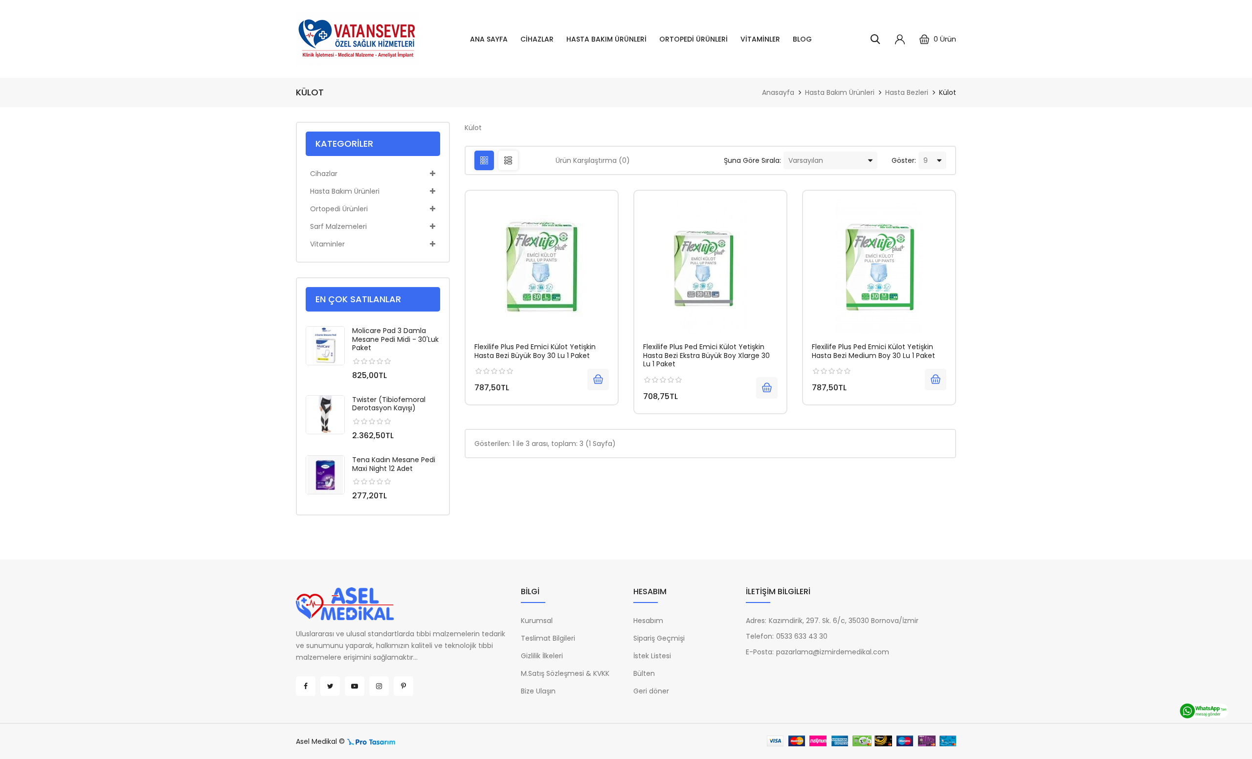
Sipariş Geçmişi (659, 638)
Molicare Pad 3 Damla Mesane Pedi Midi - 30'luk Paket (395, 339)
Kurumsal (537, 620)
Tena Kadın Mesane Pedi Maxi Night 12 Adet (393, 464)
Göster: (904, 160)
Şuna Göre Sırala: (752, 160)
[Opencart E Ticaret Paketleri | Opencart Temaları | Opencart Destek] (371, 741)
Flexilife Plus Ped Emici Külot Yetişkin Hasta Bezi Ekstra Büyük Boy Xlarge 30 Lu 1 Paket (706, 355)
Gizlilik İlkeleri (542, 656)
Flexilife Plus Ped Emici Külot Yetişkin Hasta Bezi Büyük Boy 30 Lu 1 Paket (535, 351)
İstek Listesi (652, 656)
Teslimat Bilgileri (548, 638)
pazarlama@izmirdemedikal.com (832, 652)
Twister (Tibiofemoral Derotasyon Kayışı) (388, 404)
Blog (802, 39)
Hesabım (648, 620)
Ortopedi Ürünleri (693, 39)
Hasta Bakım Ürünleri (606, 39)
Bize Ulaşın (538, 691)
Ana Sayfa (489, 39)
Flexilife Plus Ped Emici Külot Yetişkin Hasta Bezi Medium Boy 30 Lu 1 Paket (873, 351)
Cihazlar (537, 39)
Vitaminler (760, 39)
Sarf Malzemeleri (338, 226)
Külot (947, 92)
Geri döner (651, 691)
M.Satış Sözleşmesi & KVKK (565, 673)
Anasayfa (778, 92)
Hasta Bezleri (906, 92)
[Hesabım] (900, 39)
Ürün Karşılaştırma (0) (593, 160)
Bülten (644, 673)
